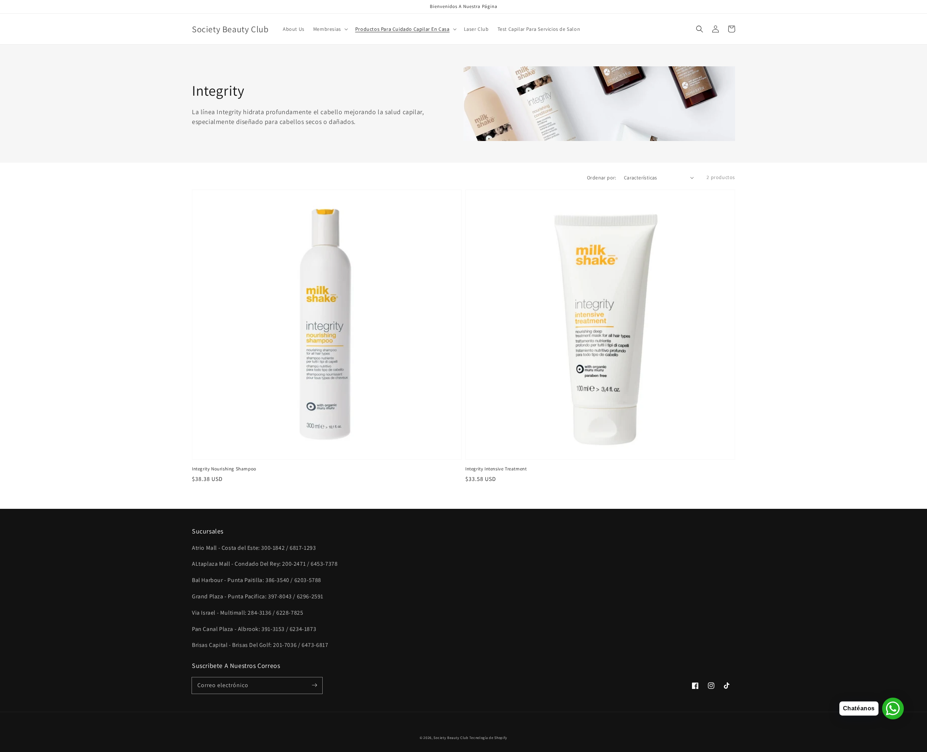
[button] (700, 29)
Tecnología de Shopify (488, 737)
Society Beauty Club (450, 737)
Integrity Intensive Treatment (496, 469)
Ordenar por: (601, 177)
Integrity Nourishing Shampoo (224, 469)
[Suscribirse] (314, 685)
